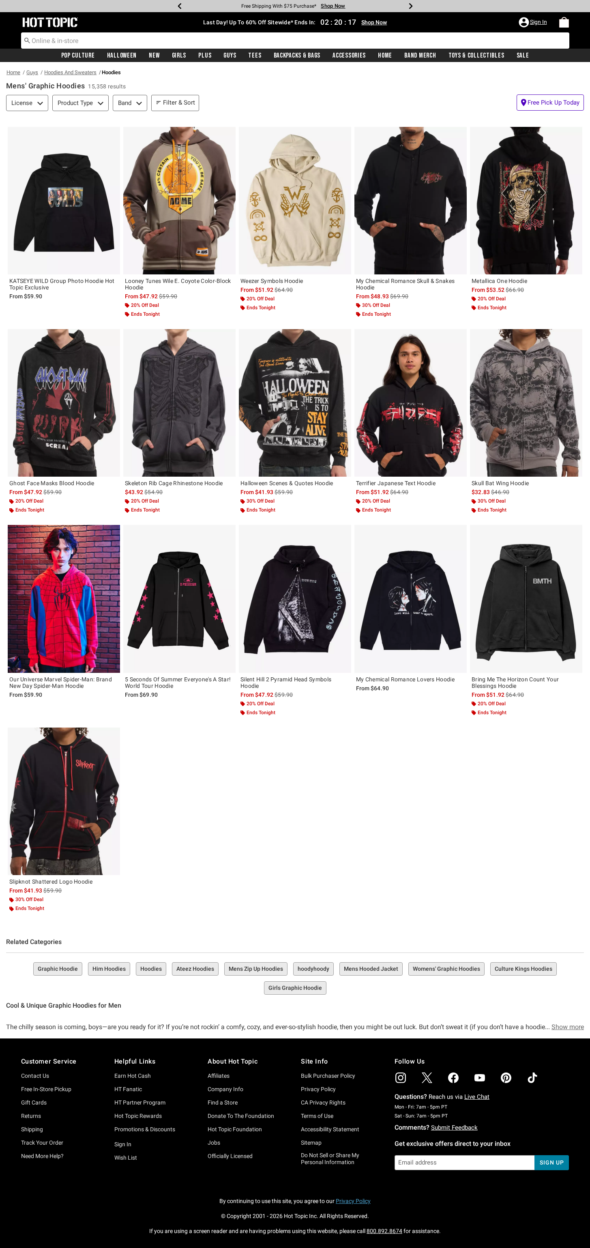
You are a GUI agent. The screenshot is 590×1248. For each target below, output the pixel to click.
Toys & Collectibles (476, 55)
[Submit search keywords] (27, 40)
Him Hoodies (109, 968)
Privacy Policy (318, 1089)
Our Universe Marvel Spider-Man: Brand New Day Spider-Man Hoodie (60, 682)
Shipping (32, 1129)
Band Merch (420, 55)
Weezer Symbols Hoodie (271, 281)
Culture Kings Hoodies (523, 968)
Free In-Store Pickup (46, 1089)
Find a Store (223, 1102)
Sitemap (311, 1142)
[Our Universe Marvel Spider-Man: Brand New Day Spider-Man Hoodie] (64, 598)
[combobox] (295, 40)
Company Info (225, 1089)
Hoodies (151, 968)
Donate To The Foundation (241, 1116)
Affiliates (219, 1075)
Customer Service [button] (49, 1061)
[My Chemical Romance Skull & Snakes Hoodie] (410, 200)
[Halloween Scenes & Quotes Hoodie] (295, 403)
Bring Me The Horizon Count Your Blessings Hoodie (515, 682)
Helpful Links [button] (135, 1061)
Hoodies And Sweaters (70, 72)
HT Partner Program (139, 1102)
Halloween (122, 55)
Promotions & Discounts (144, 1129)
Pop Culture (78, 55)
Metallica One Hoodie (499, 281)
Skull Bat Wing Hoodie (500, 483)
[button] (533, 22)
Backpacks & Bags (297, 55)
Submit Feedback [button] (454, 1127)
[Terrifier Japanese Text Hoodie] (410, 403)
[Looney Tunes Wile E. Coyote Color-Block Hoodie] (179, 200)
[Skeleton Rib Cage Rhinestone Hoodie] (179, 403)
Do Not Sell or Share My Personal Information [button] (330, 1158)
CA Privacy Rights (323, 1102)
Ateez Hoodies (195, 968)
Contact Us (35, 1075)
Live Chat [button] (476, 1096)
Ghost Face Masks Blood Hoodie (51, 483)
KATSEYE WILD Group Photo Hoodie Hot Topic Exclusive (62, 284)
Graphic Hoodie (58, 968)
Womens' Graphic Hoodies (446, 968)
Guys (229, 55)
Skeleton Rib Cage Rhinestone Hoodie (174, 483)
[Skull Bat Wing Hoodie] (526, 403)
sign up (552, 1162)
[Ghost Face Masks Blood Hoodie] (64, 403)
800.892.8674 (384, 1231)
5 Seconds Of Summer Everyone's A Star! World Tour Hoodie (178, 682)
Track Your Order (42, 1142)
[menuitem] (564, 22)
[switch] (550, 102)
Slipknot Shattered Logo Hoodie (50, 881)
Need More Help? (42, 1156)
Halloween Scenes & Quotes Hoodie (286, 483)
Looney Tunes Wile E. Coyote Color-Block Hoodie (178, 284)
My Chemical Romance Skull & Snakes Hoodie (405, 284)
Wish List (125, 1157)
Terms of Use (317, 1116)
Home (385, 55)
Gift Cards (34, 1102)
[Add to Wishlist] (112, 135)
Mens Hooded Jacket (371, 968)
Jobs (214, 1142)
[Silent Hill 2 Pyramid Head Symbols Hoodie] (295, 598)
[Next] (411, 6)
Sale (523, 55)
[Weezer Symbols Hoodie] (295, 200)
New (154, 55)
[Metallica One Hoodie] (526, 200)
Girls (179, 55)
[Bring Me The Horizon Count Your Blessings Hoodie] (526, 598)
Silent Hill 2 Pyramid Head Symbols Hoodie (285, 682)
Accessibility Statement (330, 1129)
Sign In (122, 1144)
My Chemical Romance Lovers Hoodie (405, 679)
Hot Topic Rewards (138, 1116)
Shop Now (333, 6)
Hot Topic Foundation (235, 1129)
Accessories (349, 55)
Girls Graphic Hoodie (295, 988)
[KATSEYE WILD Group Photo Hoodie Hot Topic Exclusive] (64, 200)
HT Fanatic (128, 1089)
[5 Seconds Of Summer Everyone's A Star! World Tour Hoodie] (179, 598)
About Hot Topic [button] (232, 1061)
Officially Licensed (230, 1156)
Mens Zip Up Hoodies (256, 968)
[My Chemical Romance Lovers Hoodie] (410, 598)
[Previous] (180, 6)
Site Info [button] (314, 1061)
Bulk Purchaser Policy (328, 1075)
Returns (31, 1116)
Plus (204, 55)
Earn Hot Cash (132, 1075)
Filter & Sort (179, 102)
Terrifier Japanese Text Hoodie (396, 483)
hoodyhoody (313, 968)
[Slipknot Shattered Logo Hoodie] (64, 801)
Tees (254, 55)
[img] (401, 1078)
